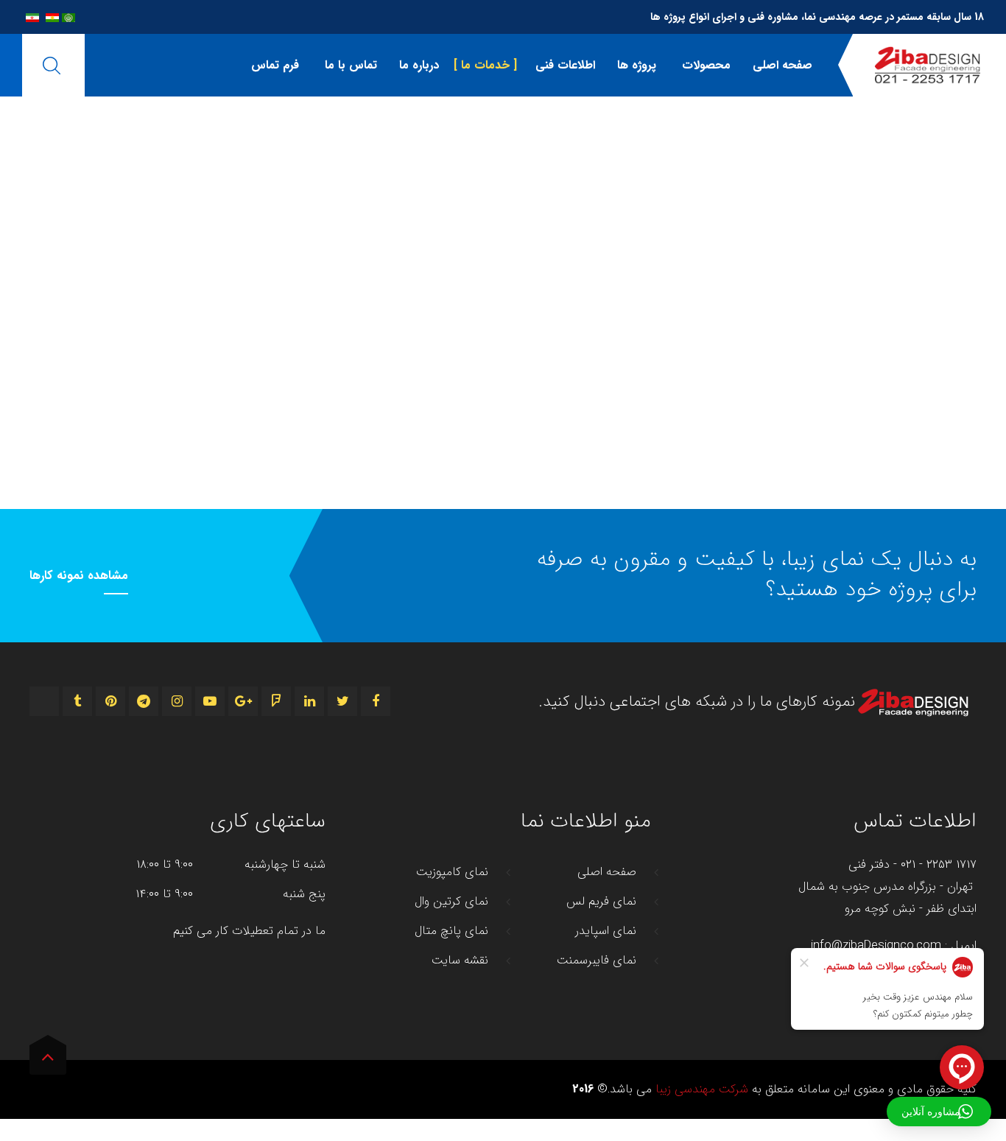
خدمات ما (485, 65)
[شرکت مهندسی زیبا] (927, 65)
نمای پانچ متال (451, 931)
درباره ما (419, 65)
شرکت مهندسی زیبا (701, 1089)
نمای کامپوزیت (452, 872)
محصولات (704, 65)
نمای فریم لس (601, 901)
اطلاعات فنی (563, 65)
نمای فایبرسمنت (596, 960)
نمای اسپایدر (605, 931)
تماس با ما (349, 65)
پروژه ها (636, 65)
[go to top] (47, 1060)
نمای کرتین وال (451, 901)
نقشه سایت (460, 960)
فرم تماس (275, 65)
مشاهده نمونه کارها (78, 576)
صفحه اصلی (782, 65)
